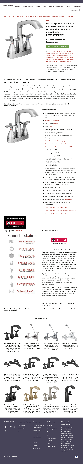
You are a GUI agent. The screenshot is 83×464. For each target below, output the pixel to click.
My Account (21, 425)
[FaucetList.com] (7, 6)
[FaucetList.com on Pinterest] (11, 427)
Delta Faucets (70, 59)
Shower (38, 6)
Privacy (35, 445)
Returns (20, 432)
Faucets (17, 6)
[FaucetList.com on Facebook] (8, 427)
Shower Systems (28, 6)
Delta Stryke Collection (52, 61)
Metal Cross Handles (65, 61)
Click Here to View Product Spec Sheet (56, 208)
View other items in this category (55, 141)
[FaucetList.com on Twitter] (5, 427)
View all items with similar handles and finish (58, 147)
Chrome (53, 55)
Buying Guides (76, 6)
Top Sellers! (68, 200)
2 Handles (63, 52)
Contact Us (21, 429)
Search (35, 442)
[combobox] (75, 10)
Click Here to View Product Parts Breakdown (58, 214)
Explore (68, 6)
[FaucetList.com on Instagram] (14, 427)
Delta (47, 20)
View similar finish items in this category (57, 144)
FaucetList (18, 231)
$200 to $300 (56, 52)
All (67, 52)
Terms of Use (36, 448)
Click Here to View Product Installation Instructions (60, 211)
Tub (44, 6)
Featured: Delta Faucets (55, 6)
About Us (35, 434)
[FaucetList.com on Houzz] (5, 431)
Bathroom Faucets (56, 53)
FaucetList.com (13, 456)
